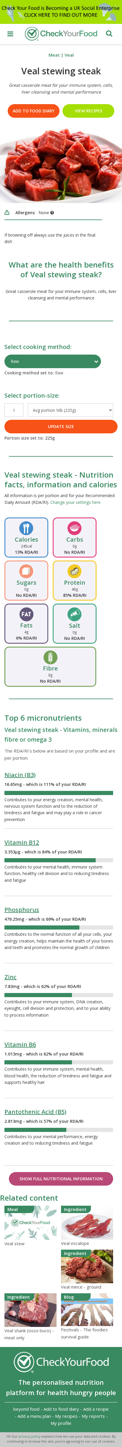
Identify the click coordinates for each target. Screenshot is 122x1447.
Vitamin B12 (21, 842)
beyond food (26, 1409)
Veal (69, 55)
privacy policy (30, 1436)
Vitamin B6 (20, 1044)
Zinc (10, 977)
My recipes (66, 1416)
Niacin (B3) (20, 775)
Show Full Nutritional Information (61, 1178)
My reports (93, 1416)
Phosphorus (21, 910)
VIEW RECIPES (88, 111)
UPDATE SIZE (61, 426)
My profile (61, 1423)
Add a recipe (96, 1409)
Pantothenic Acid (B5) (35, 1112)
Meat (54, 55)
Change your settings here (75, 502)
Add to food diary (33, 111)
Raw (15, 361)
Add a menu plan (34, 1416)
